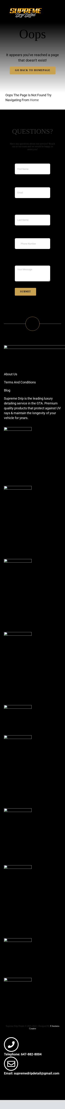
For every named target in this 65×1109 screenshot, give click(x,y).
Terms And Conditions (20, 382)
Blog (7, 390)
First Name (23, 159)
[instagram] (9, 1086)
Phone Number (25, 234)
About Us (10, 374)
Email (19, 183)
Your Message (25, 261)
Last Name (23, 210)
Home (34, 100)
